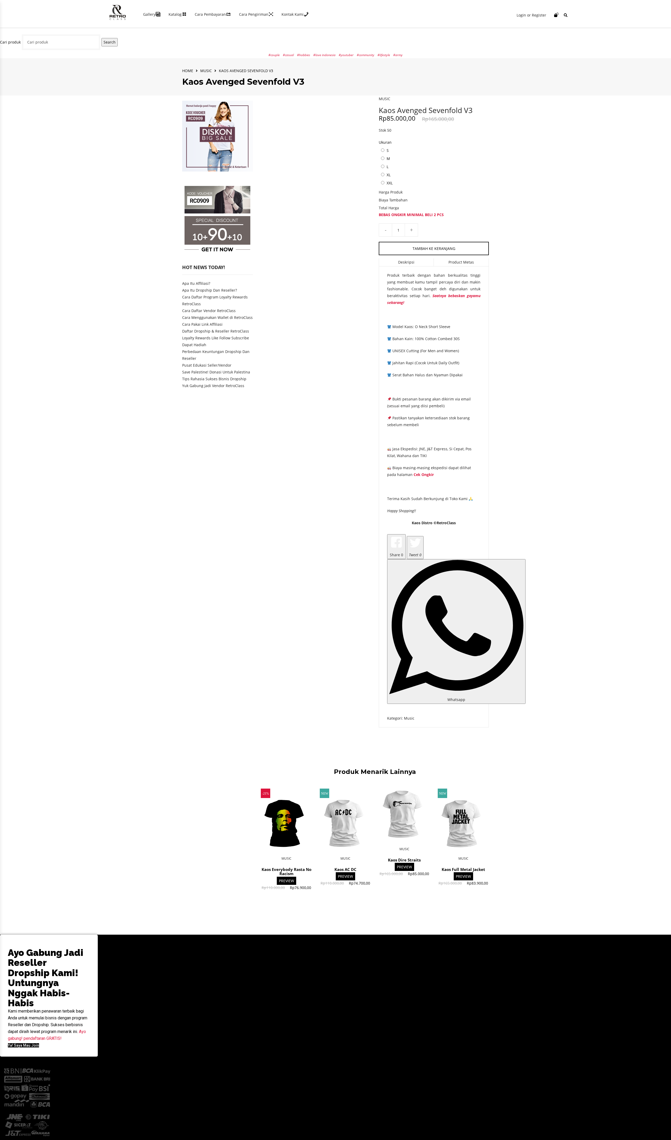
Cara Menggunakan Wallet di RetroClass (217, 317)
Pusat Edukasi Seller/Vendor (206, 365)
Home (187, 70)
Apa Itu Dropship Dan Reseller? (209, 290)
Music (206, 70)
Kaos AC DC (345, 869)
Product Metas (461, 262)
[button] (23, 1045)
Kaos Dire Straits (404, 860)
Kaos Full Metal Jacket (463, 869)
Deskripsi (406, 262)
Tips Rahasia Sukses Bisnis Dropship (214, 378)
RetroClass (446, 522)
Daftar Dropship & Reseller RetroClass (215, 331)
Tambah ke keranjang (434, 248)
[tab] (406, 262)
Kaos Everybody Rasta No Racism (286, 871)
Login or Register (531, 15)
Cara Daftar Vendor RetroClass (209, 310)
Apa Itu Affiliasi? (196, 283)
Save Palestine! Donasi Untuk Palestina (216, 372)
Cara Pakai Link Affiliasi (202, 324)
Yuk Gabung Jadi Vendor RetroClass (213, 385)
